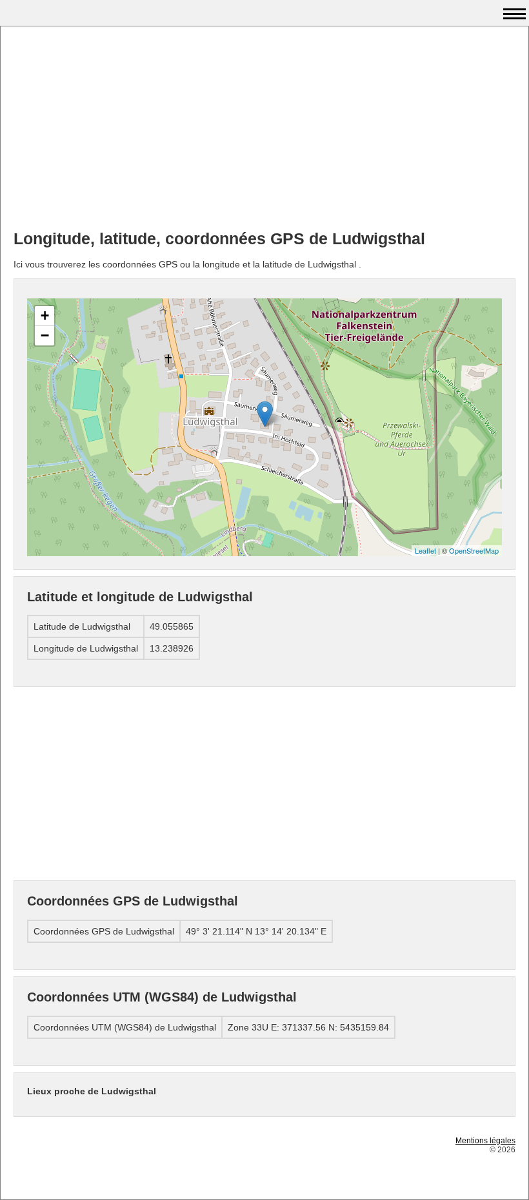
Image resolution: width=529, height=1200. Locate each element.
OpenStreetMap (474, 550)
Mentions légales (485, 1140)
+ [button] (45, 315)
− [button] (45, 335)
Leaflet (425, 550)
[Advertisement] (264, 129)
